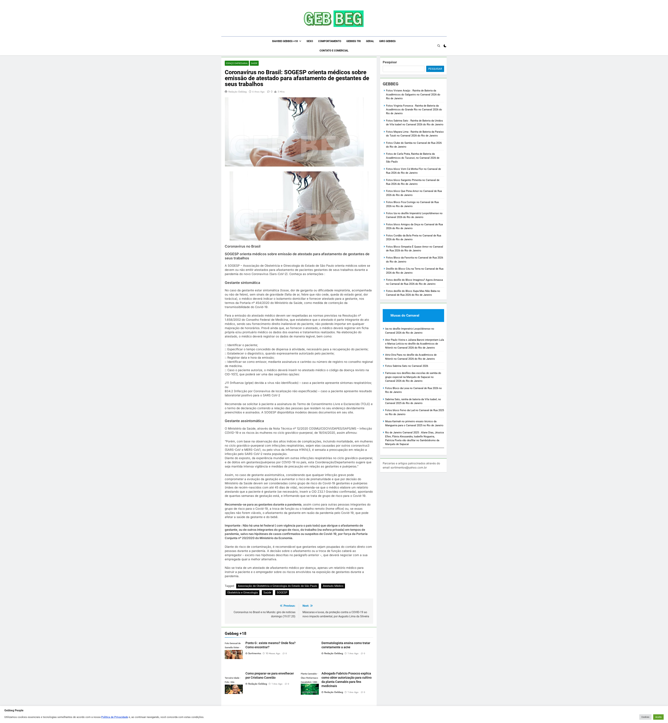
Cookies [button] (645, 717)
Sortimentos (254, 653)
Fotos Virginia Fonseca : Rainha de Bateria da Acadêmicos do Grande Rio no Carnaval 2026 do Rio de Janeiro (414, 109)
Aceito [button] (658, 717)
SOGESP (282, 592)
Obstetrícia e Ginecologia (242, 592)
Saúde (254, 63)
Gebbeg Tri (353, 41)
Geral (370, 41)
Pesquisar (390, 62)
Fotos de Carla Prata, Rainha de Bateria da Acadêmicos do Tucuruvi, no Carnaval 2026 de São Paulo (412, 157)
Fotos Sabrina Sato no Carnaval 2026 (406, 365)
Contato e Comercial (334, 50)
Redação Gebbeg (237, 91)
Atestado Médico (333, 586)
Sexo (310, 41)
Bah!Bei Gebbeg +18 (285, 41)
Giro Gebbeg (387, 41)
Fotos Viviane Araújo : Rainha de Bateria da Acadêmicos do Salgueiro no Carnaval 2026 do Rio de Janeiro (413, 94)
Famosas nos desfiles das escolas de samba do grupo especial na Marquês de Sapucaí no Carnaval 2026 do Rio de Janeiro (413, 376)
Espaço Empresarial (237, 63)
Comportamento (329, 41)
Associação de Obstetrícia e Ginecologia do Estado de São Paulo (277, 586)
